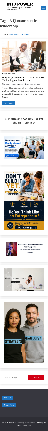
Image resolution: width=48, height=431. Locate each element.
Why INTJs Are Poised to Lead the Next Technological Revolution (23, 79)
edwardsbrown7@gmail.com (29, 84)
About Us (7, 398)
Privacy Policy (9, 405)
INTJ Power (20, 4)
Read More (9, 103)
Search (36, 377)
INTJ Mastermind (8, 73)
